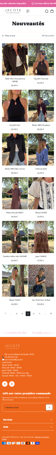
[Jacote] (13, 11)
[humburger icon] (28, 11)
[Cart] (52, 11)
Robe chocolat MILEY (14, 212)
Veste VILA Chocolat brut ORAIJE (15, 80)
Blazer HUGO (14, 300)
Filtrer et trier (9, 35)
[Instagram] (12, 384)
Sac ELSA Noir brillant (41, 300)
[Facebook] (4, 384)
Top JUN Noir (14, 125)
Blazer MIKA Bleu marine (15, 168)
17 (51, 313)
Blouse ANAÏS (41, 212)
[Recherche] (47, 11)
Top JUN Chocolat (41, 78)
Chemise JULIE (41, 168)
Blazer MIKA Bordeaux (41, 125)
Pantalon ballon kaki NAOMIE (15, 256)
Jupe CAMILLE (41, 256)
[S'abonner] (49, 407)
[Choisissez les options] (25, 46)
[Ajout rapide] (51, 267)
